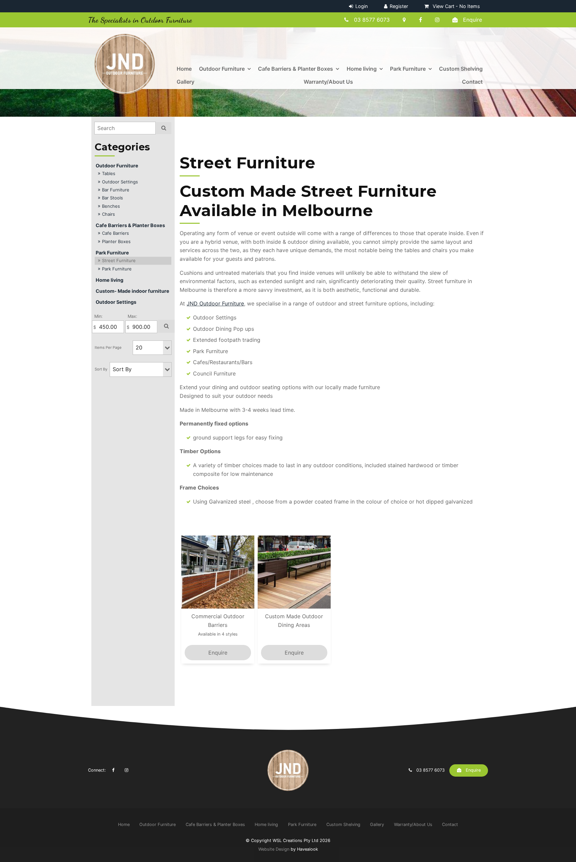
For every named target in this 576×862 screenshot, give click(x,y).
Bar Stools (112, 197)
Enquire (472, 19)
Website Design (273, 849)
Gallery (185, 81)
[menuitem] (124, 824)
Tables (108, 173)
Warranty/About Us (328, 81)
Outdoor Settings (120, 181)
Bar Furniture (115, 189)
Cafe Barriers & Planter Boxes (295, 68)
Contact (472, 81)
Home (184, 68)
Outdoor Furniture (222, 68)
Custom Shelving (461, 68)
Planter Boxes (116, 241)
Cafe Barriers (115, 233)
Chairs (108, 214)
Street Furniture (119, 260)
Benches (111, 206)
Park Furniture (408, 68)
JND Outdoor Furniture (215, 303)
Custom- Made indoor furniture (132, 291)
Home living (362, 68)
